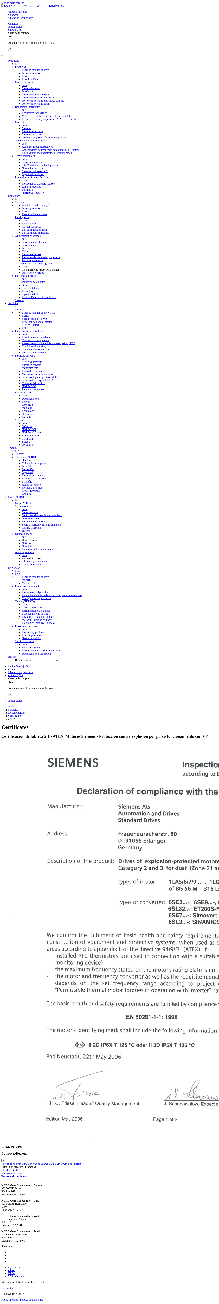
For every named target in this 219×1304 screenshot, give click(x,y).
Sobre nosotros (23, 506)
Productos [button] (13, 60)
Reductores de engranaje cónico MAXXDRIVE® (49, 119)
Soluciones (21, 202)
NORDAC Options (32, 432)
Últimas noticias (23, 533)
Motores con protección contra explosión (44, 137)
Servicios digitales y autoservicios (40, 377)
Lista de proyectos (32, 635)
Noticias (26, 543)
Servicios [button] (13, 303)
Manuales (27, 407)
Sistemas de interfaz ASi (35, 171)
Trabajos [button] (12, 447)
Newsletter (28, 546)
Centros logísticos (31, 226)
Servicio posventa (24, 641)
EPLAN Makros (31, 435)
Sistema (26, 441)
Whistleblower (16, 1276)
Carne (25, 251)
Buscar (19, 659)
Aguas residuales (31, 294)
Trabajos (19, 453)
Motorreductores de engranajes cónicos (43, 100)
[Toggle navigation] (2, 55)
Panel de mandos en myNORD (39, 69)
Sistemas (19, 300)
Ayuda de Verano (31, 484)
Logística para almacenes (35, 232)
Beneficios (27, 466)
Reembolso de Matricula (35, 478)
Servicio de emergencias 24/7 (38, 380)
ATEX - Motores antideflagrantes (40, 165)
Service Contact (30, 324)
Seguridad (27, 472)
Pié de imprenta (9, 1299)
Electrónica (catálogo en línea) (38, 622)
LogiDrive (27, 189)
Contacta (26, 493)
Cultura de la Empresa (34, 463)
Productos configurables (28, 586)
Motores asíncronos (32, 131)
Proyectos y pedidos (26, 626)
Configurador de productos (36, 598)
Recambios (28, 410)
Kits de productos (31, 186)
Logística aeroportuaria (34, 229)
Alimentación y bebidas (28, 235)
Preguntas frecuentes (33, 389)
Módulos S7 (28, 444)
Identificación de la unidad (36, 610)
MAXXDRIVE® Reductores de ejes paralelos (47, 116)
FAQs (25, 328)
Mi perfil (26, 579)
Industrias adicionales (26, 275)
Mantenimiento (30, 367)
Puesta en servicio (31, 364)
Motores (19, 122)
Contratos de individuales (35, 349)
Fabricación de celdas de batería (39, 297)
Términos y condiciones (35, 561)
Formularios (28, 417)
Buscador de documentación (37, 321)
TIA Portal (27, 438)
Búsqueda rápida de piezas (36, 613)
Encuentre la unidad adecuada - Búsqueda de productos (52, 595)
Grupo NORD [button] (16, 496)
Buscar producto (31, 73)
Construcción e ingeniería (35, 340)
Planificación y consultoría (29, 331)
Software (20, 420)
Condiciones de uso (32, 564)
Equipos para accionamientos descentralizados (47, 152)
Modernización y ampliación (37, 374)
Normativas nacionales (34, 168)
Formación (28, 469)
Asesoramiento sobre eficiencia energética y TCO (48, 343)
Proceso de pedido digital (35, 352)
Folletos (26, 401)
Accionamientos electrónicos (30, 140)
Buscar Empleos (31, 490)
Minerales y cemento (33, 272)
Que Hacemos (29, 460)
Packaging (27, 291)
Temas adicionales (25, 155)
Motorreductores (24, 82)
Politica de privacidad (31, 1299)
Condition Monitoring (34, 346)
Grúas (25, 285)
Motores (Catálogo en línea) (37, 619)
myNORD (21, 573)
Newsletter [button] (7, 1288)
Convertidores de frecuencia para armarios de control (50, 149)
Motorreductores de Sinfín (36, 103)
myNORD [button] (14, 567)
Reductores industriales (27, 106)
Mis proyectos (29, 583)
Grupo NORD (23, 503)
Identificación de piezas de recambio (41, 650)
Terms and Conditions (14, 1176)
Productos (20, 66)
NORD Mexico (30, 518)
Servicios (20, 309)
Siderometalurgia (31, 288)
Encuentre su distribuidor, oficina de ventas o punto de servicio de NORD (41, 1163)
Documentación (23, 392)
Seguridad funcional (33, 174)
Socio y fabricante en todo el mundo (41, 524)
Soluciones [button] (14, 195)
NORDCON (29, 429)
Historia (26, 530)
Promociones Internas (33, 475)
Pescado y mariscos (32, 260)
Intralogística (22, 217)
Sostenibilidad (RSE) (33, 521)
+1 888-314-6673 (10, 1169)
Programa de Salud (32, 487)
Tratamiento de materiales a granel (33, 263)
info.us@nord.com (11, 1173)
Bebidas (26, 248)
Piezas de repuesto (32, 371)
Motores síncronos (32, 134)
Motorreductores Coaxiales (36, 94)
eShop (11, 1270)
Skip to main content (12, 2)
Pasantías (27, 481)
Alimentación (29, 245)
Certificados (28, 414)
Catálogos (27, 404)
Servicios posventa (25, 355)
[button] (12, 656)
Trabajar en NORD (25, 457)
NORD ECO (29, 386)
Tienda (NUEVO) (25, 601)
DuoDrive (27, 91)
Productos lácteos (31, 254)
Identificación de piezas (34, 79)
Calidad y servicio (31, 527)
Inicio (11, 706)
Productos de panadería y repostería (41, 257)
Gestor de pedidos (31, 638)
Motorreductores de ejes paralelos (40, 97)
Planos (25, 76)
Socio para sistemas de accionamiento (42, 515)
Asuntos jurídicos (24, 552)
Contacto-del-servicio (33, 383)
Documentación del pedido (36, 653)
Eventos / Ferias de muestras (37, 549)
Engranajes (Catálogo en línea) (38, 616)
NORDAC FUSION (33, 192)
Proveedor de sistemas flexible (31, 177)
